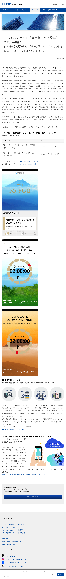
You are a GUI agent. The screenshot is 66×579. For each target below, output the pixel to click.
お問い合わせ (53, 4)
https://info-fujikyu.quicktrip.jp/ (27, 164)
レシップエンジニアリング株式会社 (13, 530)
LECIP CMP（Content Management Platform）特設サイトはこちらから (24, 474)
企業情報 (15, 10)
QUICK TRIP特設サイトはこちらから (13, 429)
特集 (43, 10)
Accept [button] (60, 574)
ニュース (35, 10)
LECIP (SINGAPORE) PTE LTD (11, 541)
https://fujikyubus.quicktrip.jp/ (29, 161)
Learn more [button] (6, 576)
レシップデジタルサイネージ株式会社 (13, 533)
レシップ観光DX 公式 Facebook (16, 563)
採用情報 (51, 10)
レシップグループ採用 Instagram (16, 559)
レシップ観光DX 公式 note (15, 566)
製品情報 (25, 10)
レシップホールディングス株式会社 (13, 524)
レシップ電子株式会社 (8, 527)
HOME (5, 10)
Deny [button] (53, 574)
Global (62, 4)
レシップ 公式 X (11, 556)
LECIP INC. (5, 539)
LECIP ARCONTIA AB (8, 544)
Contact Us (34, 497)
